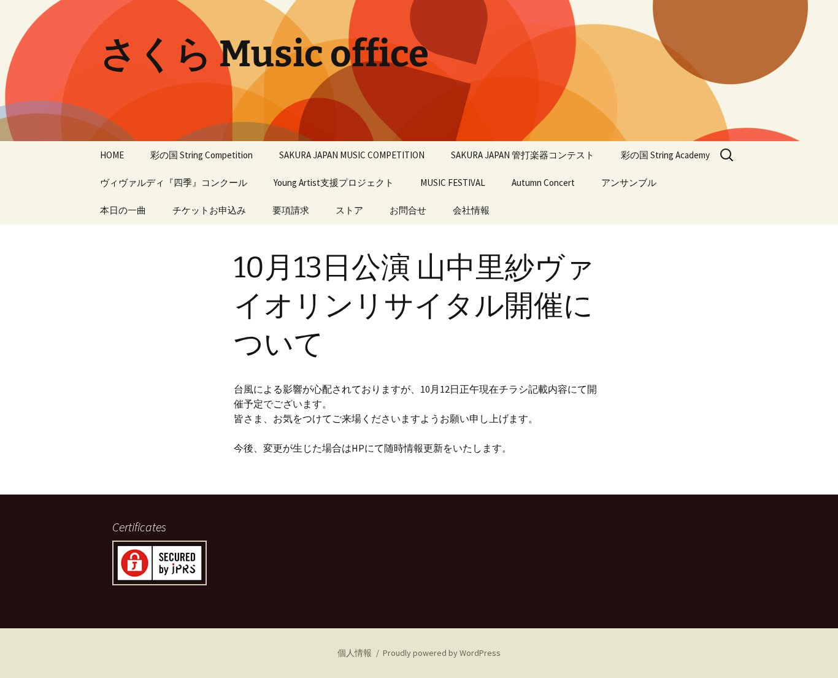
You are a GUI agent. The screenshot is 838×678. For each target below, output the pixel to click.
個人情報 (354, 652)
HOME (112, 155)
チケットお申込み (209, 210)
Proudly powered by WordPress (442, 652)
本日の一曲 (123, 210)
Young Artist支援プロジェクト (334, 182)
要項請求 (290, 210)
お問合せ (408, 210)
